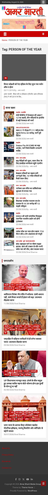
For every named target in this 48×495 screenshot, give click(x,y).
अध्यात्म (17, 288)
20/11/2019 (9, 90)
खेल (6, 78)
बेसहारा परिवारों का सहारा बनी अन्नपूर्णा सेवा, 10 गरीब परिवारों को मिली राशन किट (29, 176)
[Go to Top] (43, 483)
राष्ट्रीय (18, 112)
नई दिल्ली (27, 374)
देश (5, 333)
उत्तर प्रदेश (23, 158)
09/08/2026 (9, 345)
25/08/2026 (21, 123)
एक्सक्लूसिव (36, 326)
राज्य (17, 158)
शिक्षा (29, 285)
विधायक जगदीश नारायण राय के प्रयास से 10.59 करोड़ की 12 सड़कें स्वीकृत (28, 203)
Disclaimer (6, 461)
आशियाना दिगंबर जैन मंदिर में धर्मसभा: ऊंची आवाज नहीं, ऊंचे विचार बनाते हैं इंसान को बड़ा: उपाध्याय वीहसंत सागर (24, 297)
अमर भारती (29, 123)
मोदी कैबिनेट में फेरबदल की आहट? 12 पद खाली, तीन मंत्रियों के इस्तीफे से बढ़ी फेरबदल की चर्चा (30, 118)
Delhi (7, 374)
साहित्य (23, 288)
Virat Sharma (31, 252)
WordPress (32, 491)
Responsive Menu (43, 2)
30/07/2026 (9, 434)
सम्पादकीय (8, 260)
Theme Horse (27, 487)
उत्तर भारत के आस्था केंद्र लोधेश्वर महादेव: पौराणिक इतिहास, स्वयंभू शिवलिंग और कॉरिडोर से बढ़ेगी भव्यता (23, 428)
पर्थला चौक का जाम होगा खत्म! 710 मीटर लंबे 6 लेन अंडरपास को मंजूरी (30, 232)
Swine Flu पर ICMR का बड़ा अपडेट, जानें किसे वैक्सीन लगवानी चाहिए (29, 148)
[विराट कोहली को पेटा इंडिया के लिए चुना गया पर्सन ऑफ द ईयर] (24, 67)
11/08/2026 (9, 304)
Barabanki (30, 241)
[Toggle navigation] (5, 34)
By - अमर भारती (19, 90)
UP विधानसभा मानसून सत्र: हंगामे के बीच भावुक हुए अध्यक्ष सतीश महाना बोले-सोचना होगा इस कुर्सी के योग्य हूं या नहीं (23, 383)
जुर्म (24, 241)
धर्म (25, 285)
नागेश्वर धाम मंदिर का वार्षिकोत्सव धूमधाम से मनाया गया (28, 189)
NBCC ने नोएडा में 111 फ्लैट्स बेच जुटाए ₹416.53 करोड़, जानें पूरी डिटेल (29, 133)
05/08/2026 (9, 390)
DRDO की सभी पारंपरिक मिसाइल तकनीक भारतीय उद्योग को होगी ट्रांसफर (29, 219)
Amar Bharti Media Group (30, 484)
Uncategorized (22, 127)
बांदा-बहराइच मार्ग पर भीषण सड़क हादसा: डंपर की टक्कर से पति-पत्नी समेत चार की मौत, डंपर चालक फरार (29, 246)
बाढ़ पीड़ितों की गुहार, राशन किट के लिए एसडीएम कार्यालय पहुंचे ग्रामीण (29, 162)
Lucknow (8, 288)
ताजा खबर (10, 107)
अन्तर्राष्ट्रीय (37, 329)
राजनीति (23, 112)
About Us (6, 448)
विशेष (29, 326)
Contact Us (6, 468)
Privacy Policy (7, 455)
